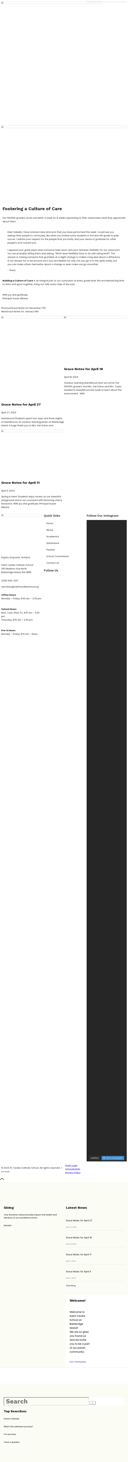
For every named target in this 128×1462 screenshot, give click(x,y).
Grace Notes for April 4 (78, 1271)
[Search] (93, 1402)
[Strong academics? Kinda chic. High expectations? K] (96, 939)
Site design (5, 1171)
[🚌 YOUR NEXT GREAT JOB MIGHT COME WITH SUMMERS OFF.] (96, 634)
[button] (107, 2)
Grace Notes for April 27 (21, 404)
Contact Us (52, 562)
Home (49, 523)
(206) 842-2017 (9, 580)
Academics (52, 536)
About (49, 529)
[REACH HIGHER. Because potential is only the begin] (117, 985)
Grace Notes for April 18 (83, 369)
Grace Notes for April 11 (20, 483)
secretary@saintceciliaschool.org (20, 586)
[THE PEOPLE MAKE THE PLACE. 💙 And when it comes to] (117, 668)
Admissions (52, 543)
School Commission (57, 556)
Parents (50, 549)
